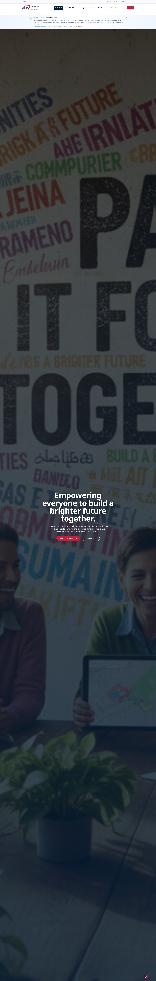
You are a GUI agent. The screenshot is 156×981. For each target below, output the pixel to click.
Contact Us (117, 2)
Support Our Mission (67, 538)
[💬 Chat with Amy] (146, 977)
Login (131, 2)
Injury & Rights (69, 8)
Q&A (122, 2)
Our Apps (101, 8)
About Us (109, 2)
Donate (130, 8)
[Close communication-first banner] (126, 18)
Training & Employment (86, 8)
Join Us (123, 8)
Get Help (58, 8)
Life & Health (112, 8)
